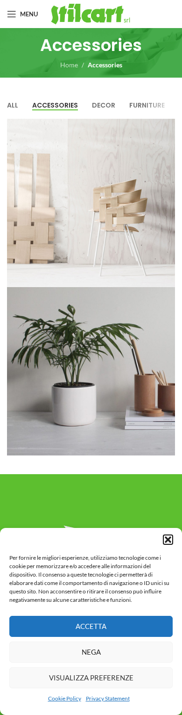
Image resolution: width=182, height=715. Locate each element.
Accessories (105, 65)
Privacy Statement (108, 698)
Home (69, 65)
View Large (167, 127)
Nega (91, 652)
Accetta (91, 626)
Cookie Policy (64, 698)
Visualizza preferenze (91, 677)
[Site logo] (91, 13)
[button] (168, 539)
